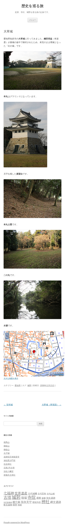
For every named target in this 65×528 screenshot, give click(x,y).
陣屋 (20, 505)
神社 (45, 501)
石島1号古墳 (9, 468)
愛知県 (18, 385)
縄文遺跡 (55, 502)
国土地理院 (58, 375)
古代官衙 (42, 493)
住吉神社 (7, 464)
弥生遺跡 (50, 498)
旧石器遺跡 (8, 502)
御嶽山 (7, 446)
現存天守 (26, 502)
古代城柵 (32, 493)
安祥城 (8, 404)
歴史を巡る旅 (32, 6)
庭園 (44, 498)
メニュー (32, 20)
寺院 (32, 497)
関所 (15, 504)
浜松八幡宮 (8, 471)
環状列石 (36, 502)
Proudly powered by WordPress (17, 522)
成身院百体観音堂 (11, 457)
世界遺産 (21, 493)
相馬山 (7, 442)
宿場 (24, 497)
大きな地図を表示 (11, 378)
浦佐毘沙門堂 (9, 460)
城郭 (29, 385)
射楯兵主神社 (9, 475)
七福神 (9, 493)
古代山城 (51, 494)
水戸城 (7, 453)
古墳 (7, 497)
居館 (38, 498)
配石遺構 (8, 505)
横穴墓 (16, 502)
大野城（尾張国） (51, 404)
